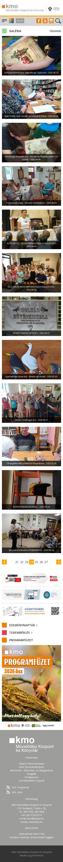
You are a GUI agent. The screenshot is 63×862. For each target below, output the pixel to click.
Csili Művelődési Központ (31, 780)
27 (46, 562)
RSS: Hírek (17, 792)
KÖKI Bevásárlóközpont (31, 767)
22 (21, 562)
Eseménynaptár (22, 625)
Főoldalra (55, 30)
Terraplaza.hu (31, 777)
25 (36, 562)
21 (17, 562)
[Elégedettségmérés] (31, 611)
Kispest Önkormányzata (31, 763)
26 (41, 562)
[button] (11, 22)
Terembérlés (20, 633)
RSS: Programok (20, 787)
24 (31, 562)
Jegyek (20, 20)
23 (26, 562)
